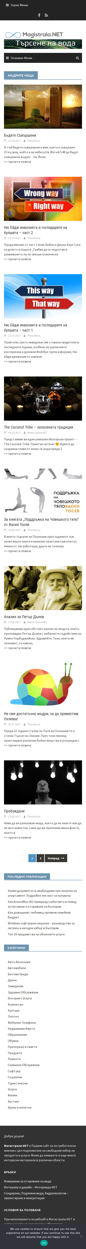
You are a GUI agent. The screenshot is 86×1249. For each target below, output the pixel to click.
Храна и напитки (19, 1107)
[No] (81, 1236)
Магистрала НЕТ (37, 432)
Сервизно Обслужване (24, 1065)
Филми (12, 1095)
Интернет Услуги (20, 998)
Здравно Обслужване (23, 992)
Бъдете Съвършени (20, 135)
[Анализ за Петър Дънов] (43, 588)
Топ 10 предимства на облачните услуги (36, 934)
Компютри (15, 1004)
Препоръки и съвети (22, 1047)
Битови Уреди (18, 974)
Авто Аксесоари (19, 962)
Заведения (15, 986)
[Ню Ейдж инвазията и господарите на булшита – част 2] (43, 199)
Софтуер (14, 1071)
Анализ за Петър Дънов (24, 616)
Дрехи (12, 980)
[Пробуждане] (43, 782)
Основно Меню (21, 58)
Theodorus (33, 140)
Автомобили (17, 968)
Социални (15, 1077)
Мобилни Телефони (22, 1023)
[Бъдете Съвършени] (43, 106)
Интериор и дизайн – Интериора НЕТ (30, 1187)
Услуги (12, 1089)
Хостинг (13, 1101)
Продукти (15, 1053)
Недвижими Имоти (21, 1029)
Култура (13, 1010)
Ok (44, 1243)
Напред (54, 858)
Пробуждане (14, 811)
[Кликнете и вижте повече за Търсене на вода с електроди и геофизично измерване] (43, 44)
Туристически (18, 1083)
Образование (17, 1035)
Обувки (13, 1041)
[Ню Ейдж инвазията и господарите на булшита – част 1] (43, 296)
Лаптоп (13, 1016)
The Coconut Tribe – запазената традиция (38, 427)
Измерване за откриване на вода (27, 1181)
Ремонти (14, 1059)
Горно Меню (19, 5)
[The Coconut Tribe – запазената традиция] (43, 398)
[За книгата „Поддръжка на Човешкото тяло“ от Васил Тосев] (43, 490)
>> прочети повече (17, 162)
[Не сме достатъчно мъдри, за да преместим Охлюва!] (43, 685)
